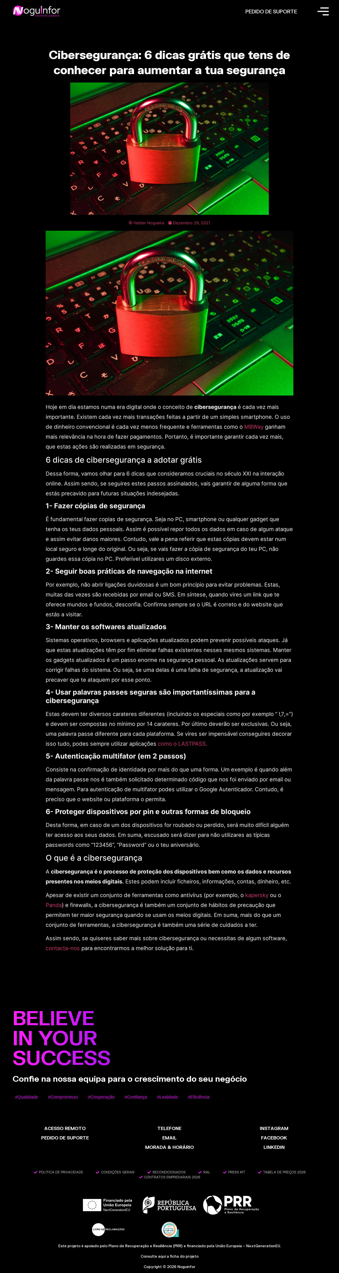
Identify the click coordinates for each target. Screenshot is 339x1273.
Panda (54, 905)
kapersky (257, 895)
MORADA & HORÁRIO (169, 1147)
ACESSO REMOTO (65, 1128)
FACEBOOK (274, 1137)
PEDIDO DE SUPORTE (271, 11)
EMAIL (169, 1137)
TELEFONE (169, 1128)
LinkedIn (274, 1147)
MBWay (254, 427)
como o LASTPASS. (182, 743)
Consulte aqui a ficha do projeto (170, 1256)
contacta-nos (63, 948)
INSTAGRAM (274, 1128)
